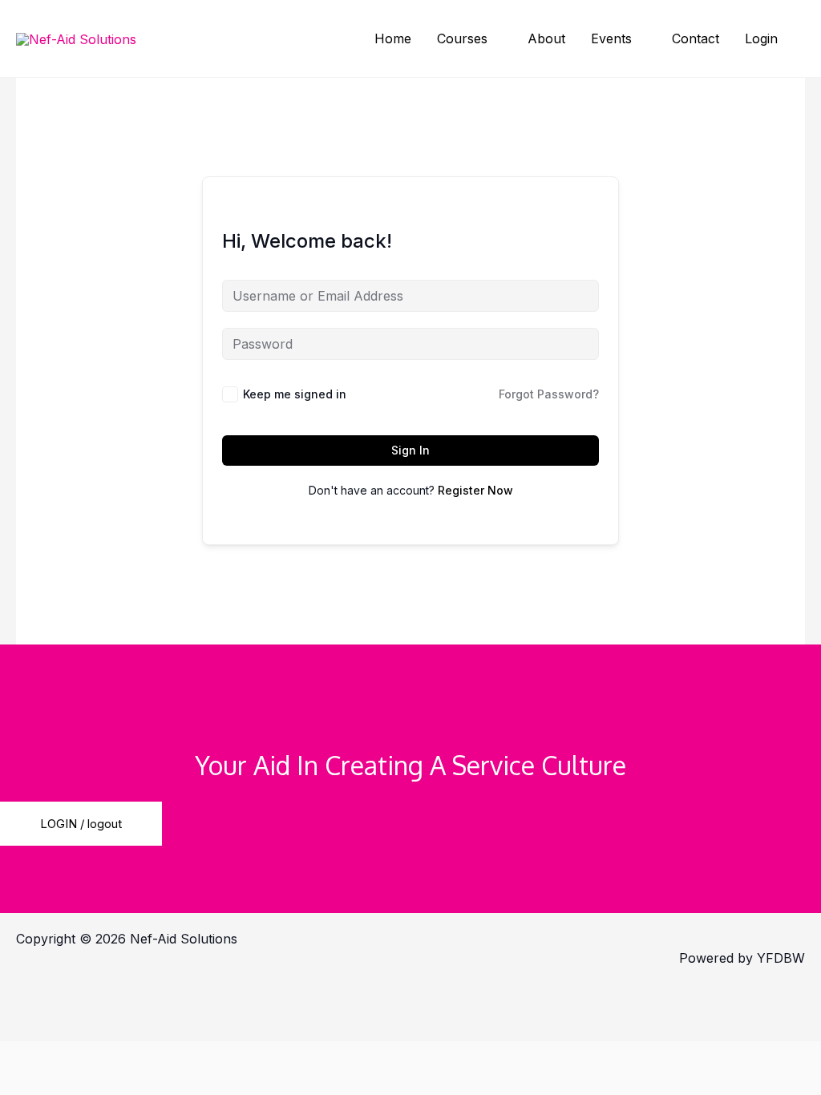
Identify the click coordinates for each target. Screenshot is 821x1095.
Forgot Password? (549, 394)
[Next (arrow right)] (124, 1026)
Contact (695, 38)
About (546, 38)
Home (392, 38)
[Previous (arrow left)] (40, 1026)
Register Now (475, 490)
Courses (462, 38)
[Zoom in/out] (40, 998)
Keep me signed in (294, 394)
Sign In (410, 450)
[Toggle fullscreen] (124, 998)
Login (761, 38)
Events (611, 38)
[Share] (208, 998)
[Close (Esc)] (293, 998)
